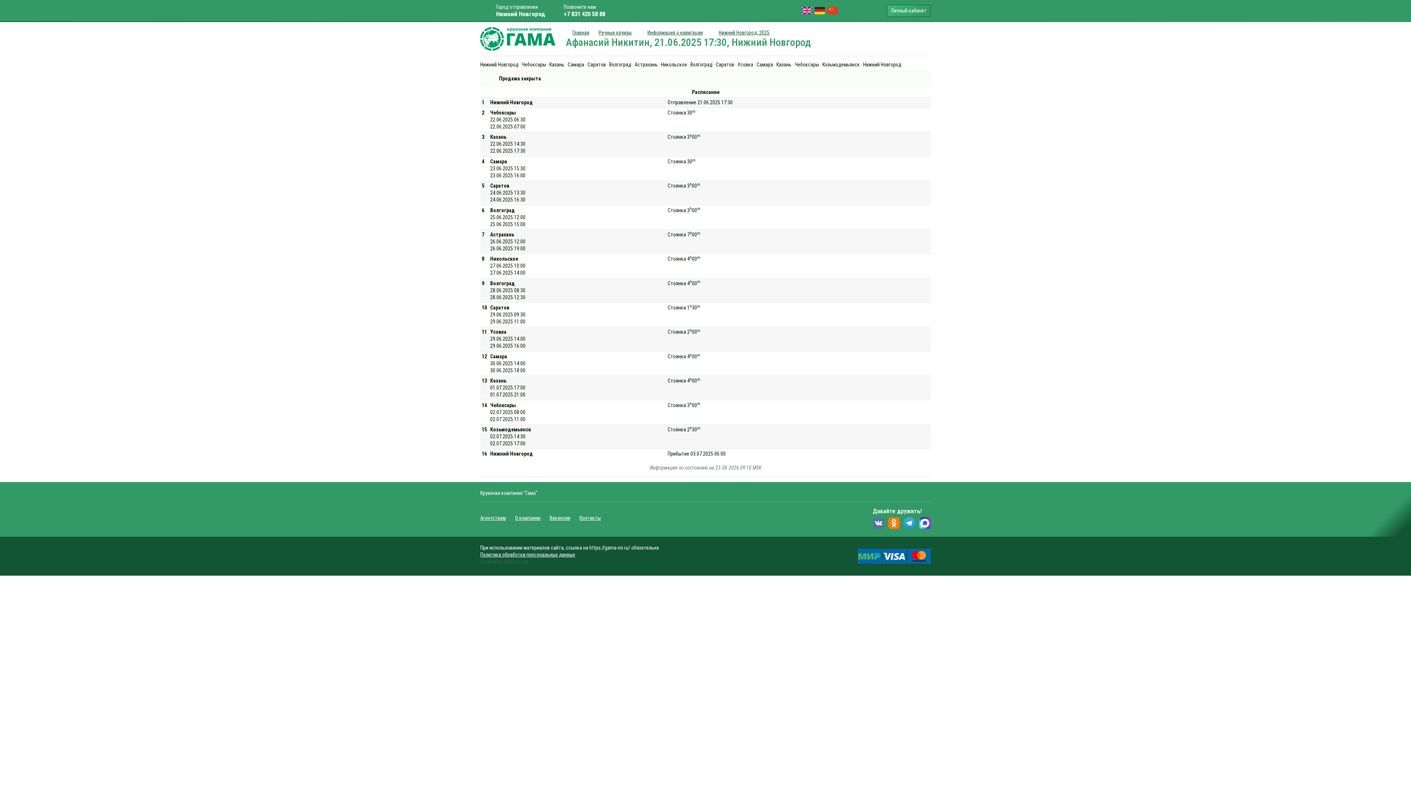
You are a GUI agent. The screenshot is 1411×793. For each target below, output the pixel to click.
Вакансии (560, 518)
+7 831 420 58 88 (584, 14)
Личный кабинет (909, 11)
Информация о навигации (675, 33)
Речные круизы (615, 33)
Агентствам (493, 518)
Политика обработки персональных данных (527, 555)
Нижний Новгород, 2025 (744, 33)
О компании (528, 518)
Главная (580, 33)
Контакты (590, 518)
